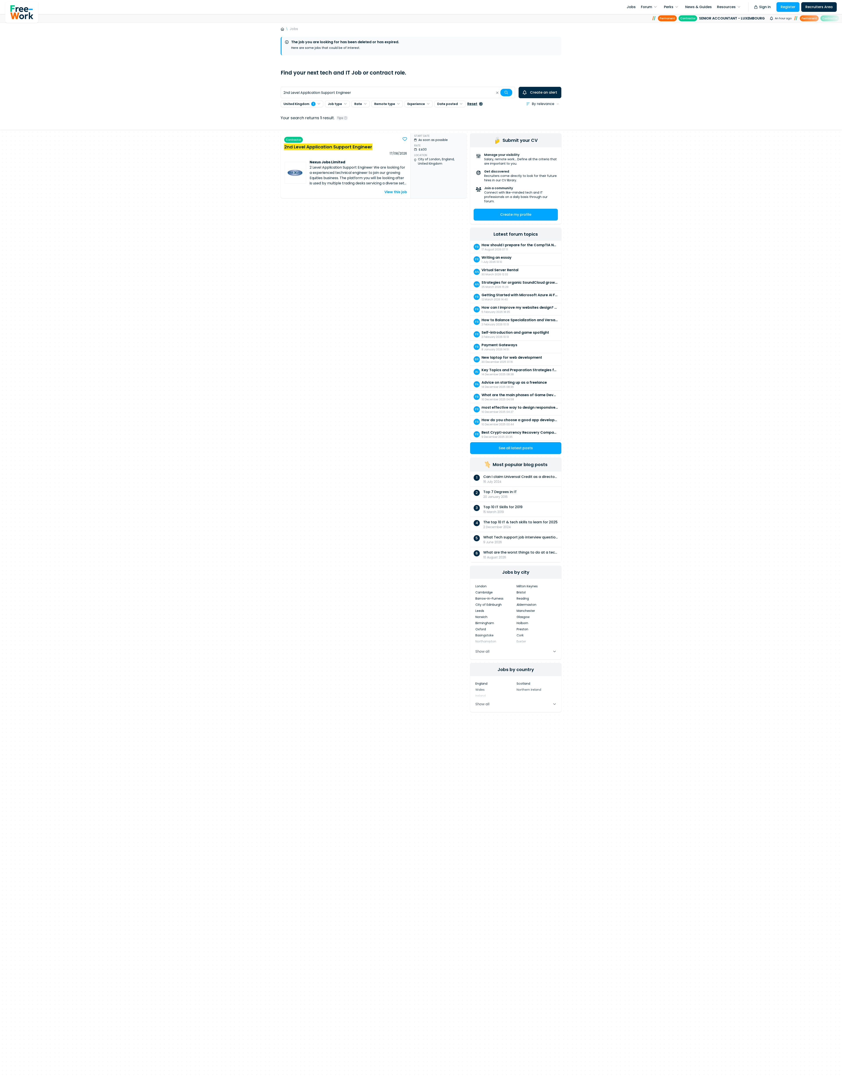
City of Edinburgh (488, 604)
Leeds (479, 611)
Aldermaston (526, 604)
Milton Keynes (527, 586)
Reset (472, 103)
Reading (523, 598)
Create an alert (543, 92)
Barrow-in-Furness (489, 598)
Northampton (485, 641)
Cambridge (484, 592)
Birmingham (484, 623)
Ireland (480, 696)
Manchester (526, 611)
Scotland (523, 683)
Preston (522, 629)
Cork (520, 635)
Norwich (481, 617)
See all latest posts (516, 448)
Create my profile (515, 214)
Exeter (521, 641)
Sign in (765, 6)
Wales (480, 690)
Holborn (522, 623)
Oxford (480, 629)
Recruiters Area (819, 6)
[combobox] (398, 92)
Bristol (521, 592)
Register (788, 6)
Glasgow (523, 617)
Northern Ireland (529, 690)
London (481, 586)
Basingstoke (484, 635)
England (481, 683)
